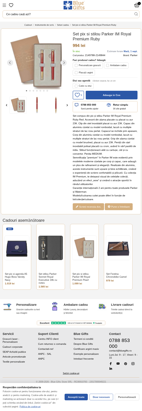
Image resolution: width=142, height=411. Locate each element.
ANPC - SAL (44, 354)
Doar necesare (101, 397)
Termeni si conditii (83, 338)
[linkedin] (110, 368)
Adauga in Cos (111, 95)
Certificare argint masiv (86, 349)
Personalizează (127, 397)
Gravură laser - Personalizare (11, 340)
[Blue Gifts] (74, 5)
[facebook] (110, 363)
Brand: (126, 55)
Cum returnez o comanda (52, 343)
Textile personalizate (14, 361)
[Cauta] (135, 14)
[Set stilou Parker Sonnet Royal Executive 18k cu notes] (50, 248)
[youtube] (118, 364)
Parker (133, 55)
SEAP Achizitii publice (14, 351)
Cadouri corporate (13, 346)
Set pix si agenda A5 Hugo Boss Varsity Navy (16, 276)
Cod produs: (78, 55)
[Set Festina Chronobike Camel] (118, 248)
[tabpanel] (36, 62)
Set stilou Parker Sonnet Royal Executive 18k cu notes (48, 278)
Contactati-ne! (46, 349)
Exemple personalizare (86, 354)
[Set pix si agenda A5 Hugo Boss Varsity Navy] (17, 248)
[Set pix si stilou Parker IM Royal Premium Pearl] (84, 248)
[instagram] (133, 363)
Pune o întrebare (120, 206)
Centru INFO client (48, 338)
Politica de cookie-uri (30, 406)
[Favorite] (11, 5)
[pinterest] (125, 363)
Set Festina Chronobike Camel (116, 275)
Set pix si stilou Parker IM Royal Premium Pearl (81, 276)
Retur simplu (120, 104)
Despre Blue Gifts (83, 343)
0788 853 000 (88, 104)
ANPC (41, 358)
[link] (124, 354)
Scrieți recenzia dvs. (89, 206)
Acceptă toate (76, 397)
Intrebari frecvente (84, 358)
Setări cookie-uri (71, 373)
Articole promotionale (14, 356)
